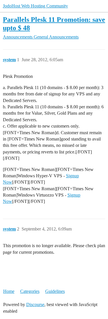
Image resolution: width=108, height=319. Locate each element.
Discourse (35, 304)
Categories (29, 291)
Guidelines (55, 291)
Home (8, 291)
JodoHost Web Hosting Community (35, 5)
